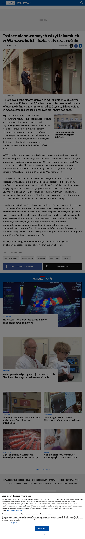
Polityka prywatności (14, 510)
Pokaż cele (41, 535)
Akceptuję (41, 528)
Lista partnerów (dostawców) (12, 523)
